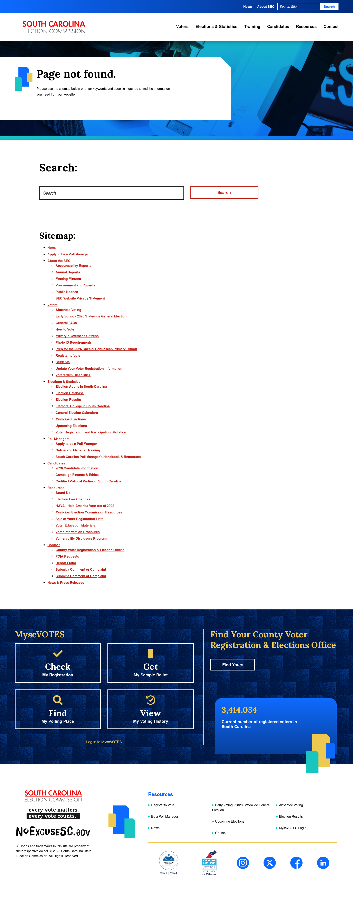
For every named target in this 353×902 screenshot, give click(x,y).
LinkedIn (323, 863)
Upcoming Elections (71, 425)
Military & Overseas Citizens (77, 335)
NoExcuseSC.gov (53, 831)
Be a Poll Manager (164, 816)
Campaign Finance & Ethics (77, 474)
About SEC (266, 6)
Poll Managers (58, 438)
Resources (306, 26)
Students (63, 362)
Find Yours (232, 664)
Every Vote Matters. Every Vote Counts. (53, 813)
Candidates (278, 26)
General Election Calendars (77, 412)
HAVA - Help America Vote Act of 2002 (85, 505)
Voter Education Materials (75, 525)
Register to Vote (68, 355)
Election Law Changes (73, 499)
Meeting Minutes (68, 278)
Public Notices (67, 291)
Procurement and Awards (75, 285)
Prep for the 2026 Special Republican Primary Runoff (96, 348)
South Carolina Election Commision (54, 27)
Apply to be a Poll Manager (68, 254)
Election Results (68, 399)
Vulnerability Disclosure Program (81, 538)
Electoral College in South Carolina (83, 406)
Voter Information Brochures (78, 531)
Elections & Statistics (216, 26)
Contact (331, 26)
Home (52, 247)
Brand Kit (63, 492)
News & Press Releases (65, 582)
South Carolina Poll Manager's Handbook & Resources (98, 456)
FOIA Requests (67, 556)
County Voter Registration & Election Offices (90, 549)
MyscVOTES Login (292, 827)
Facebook (296, 863)
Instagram (243, 863)
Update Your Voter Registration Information (89, 368)
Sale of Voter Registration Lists (79, 518)
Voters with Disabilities (73, 375)
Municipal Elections (71, 419)
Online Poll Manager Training (78, 450)
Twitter (270, 863)
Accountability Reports (73, 265)
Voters (182, 26)
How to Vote (65, 329)
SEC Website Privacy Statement (80, 298)
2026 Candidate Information (77, 468)
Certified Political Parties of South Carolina (89, 481)
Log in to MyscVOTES (104, 741)
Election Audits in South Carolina (81, 386)
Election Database (70, 393)
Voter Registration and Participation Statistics (91, 432)
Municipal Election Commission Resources (89, 512)
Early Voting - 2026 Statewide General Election (91, 316)
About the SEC (58, 260)
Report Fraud (66, 562)
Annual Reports (68, 272)
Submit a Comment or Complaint (81, 569)
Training (252, 26)
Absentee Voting (68, 309)
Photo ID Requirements (74, 342)
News (247, 6)
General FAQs (66, 322)
